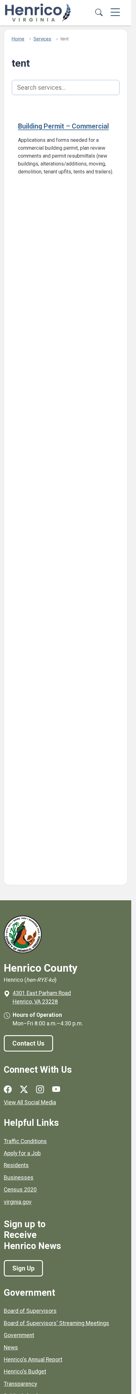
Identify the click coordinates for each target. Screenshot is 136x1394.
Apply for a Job (22, 1153)
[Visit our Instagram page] (40, 1089)
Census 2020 (20, 1189)
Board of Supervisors (30, 1311)
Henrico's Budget (25, 1371)
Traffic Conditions (25, 1141)
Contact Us (28, 1043)
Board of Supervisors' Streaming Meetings (56, 1323)
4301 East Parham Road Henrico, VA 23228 (42, 997)
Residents (16, 1165)
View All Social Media (30, 1102)
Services (42, 39)
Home (18, 39)
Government (19, 1335)
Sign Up (23, 1268)
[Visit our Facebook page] (8, 1089)
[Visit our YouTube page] (56, 1089)
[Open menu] (115, 12)
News (11, 1347)
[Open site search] (99, 13)
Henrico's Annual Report (33, 1359)
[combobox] (66, 87)
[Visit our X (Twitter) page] (24, 1089)
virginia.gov (18, 1202)
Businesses (19, 1177)
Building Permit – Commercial (63, 126)
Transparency (20, 1384)
